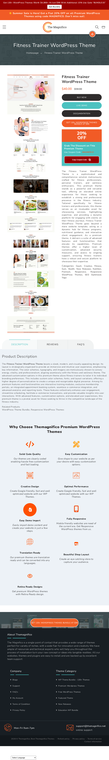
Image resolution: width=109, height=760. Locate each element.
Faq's (80, 344)
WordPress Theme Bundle (16, 409)
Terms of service (95, 739)
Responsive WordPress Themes (47, 409)
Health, (71, 269)
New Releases (64, 704)
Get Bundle (54, 6)
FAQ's (15, 692)
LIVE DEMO (81, 105)
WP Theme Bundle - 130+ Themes (74, 680)
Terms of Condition (21, 704)
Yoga (64, 277)
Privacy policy (79, 739)
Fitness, (98, 266)
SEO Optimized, (93, 274)
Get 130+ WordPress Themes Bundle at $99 (81, 123)
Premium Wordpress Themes (71, 686)
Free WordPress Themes (69, 692)
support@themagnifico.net (91, 726)
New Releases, (83, 269)
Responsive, (81, 271)
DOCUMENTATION (81, 113)
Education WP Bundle (68, 710)
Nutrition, (97, 269)
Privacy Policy (18, 710)
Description (19, 344)
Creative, (88, 266)
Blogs (15, 680)
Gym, (64, 269)
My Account (17, 698)
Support (16, 686)
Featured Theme (65, 698)
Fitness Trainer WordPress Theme (64, 52)
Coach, (79, 266)
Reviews (52, 344)
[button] (4, 27)
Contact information (93, 741)
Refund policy (64, 739)
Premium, (66, 271)
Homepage (32, 52)
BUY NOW (82, 97)
